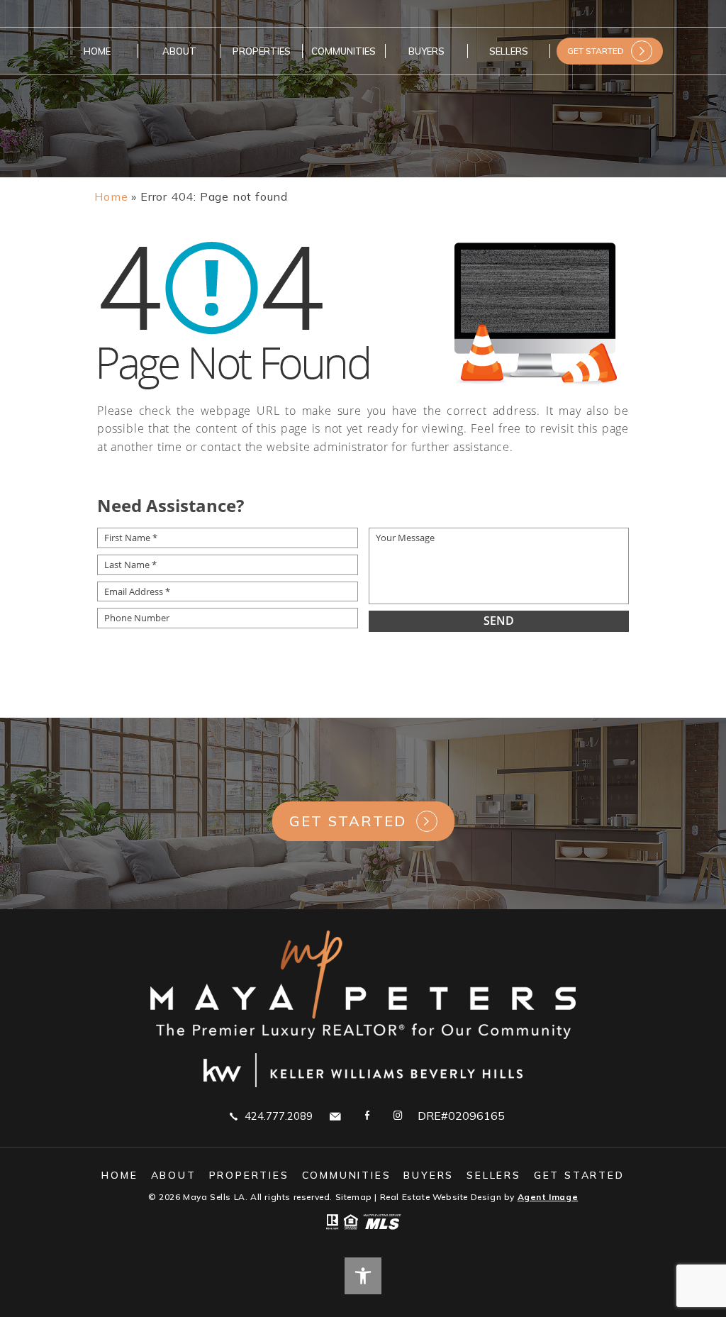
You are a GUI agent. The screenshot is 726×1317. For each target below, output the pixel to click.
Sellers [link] (508, 51)
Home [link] (97, 51)
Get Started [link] (348, 821)
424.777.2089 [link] (279, 1115)
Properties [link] (262, 51)
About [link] (179, 51)
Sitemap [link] (353, 1196)
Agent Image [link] (548, 1196)
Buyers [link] (426, 51)
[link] (111, 196)
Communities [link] (343, 51)
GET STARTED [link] (595, 50)
